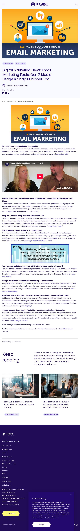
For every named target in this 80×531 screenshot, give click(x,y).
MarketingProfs (62, 154)
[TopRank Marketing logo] (8, 434)
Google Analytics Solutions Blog (39, 241)
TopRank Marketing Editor (20, 86)
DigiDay (28, 306)
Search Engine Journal (19, 320)
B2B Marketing (8, 63)
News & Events (20, 63)
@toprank (67, 329)
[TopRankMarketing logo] (40, 4)
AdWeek (35, 211)
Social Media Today (55, 226)
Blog (3, 101)
